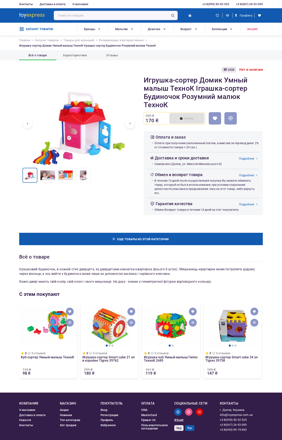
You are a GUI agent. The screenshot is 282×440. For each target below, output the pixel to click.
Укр (178, 428)
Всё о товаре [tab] (37, 55)
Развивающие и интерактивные (121, 40)
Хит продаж (68, 425)
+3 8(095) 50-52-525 (215, 4)
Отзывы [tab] (112, 55)
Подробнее (246, 158)
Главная (25, 40)
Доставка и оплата (53, 4)
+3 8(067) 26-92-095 (249, 4)
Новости (25, 420)
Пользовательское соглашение (154, 427)
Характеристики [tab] (75, 55)
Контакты (26, 4)
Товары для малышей (78, 40)
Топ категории (70, 420)
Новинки (66, 415)
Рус (189, 428)
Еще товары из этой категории (143, 239)
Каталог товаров (47, 40)
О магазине (80, 4)
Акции (252, 29)
